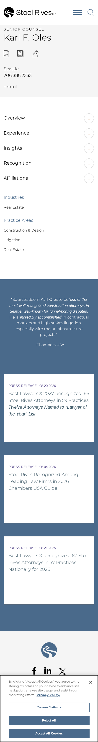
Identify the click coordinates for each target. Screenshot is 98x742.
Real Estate (14, 207)
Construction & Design (24, 230)
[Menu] (77, 12)
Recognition (18, 163)
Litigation (12, 240)
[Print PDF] (6, 53)
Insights (13, 148)
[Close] (91, 682)
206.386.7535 (18, 76)
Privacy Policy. (48, 695)
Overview (14, 118)
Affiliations (16, 178)
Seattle (11, 69)
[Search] (91, 12)
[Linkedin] (47, 670)
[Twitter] (62, 671)
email (11, 87)
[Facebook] (34, 671)
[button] (35, 53)
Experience (16, 133)
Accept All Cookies (48, 733)
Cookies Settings (49, 707)
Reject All (49, 720)
